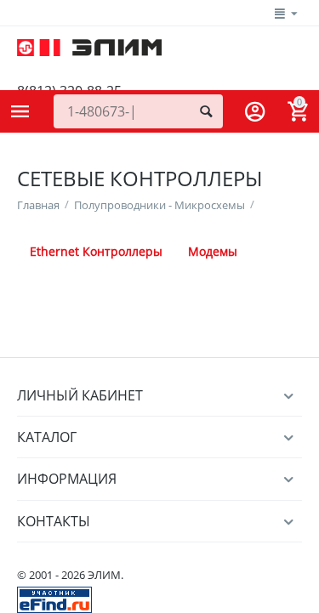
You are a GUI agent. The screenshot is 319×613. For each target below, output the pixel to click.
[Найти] (206, 111)
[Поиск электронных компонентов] (54, 598)
